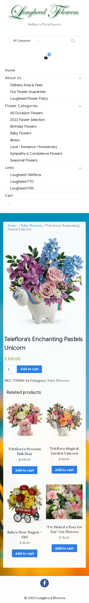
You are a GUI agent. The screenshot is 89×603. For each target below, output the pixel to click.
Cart (9, 196)
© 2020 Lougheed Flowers (44, 598)
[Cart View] (46, 57)
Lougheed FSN (21, 188)
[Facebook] (44, 583)
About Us (13, 78)
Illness (15, 140)
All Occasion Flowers (26, 113)
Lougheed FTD (22, 181)
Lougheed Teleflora (25, 175)
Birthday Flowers (23, 126)
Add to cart (29, 369)
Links (9, 168)
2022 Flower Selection (27, 120)
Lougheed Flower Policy (29, 98)
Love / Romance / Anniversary (33, 147)
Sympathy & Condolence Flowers (36, 154)
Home (10, 70)
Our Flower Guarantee (28, 92)
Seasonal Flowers (24, 160)
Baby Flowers (20, 133)
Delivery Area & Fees (26, 85)
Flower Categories (21, 106)
